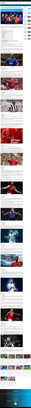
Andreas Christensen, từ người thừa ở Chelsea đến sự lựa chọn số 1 (27, 360)
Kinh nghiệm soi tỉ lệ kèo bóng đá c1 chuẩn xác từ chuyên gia (11, 371)
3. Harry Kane (3, 37)
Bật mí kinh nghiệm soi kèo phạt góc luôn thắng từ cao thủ (27, 371)
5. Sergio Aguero (3, 36)
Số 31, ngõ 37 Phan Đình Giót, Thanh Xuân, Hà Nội (16, 396)
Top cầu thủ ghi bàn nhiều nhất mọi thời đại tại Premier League (6, 31)
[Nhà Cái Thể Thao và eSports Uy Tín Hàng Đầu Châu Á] (3, 3)
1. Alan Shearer (3, 38)
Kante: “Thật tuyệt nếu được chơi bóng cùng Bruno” (3, 382)
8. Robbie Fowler (3, 34)
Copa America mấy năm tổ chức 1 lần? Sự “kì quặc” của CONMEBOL (8, 10)
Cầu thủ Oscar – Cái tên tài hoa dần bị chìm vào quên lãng (11, 360)
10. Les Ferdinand (3, 33)
